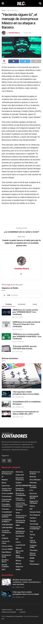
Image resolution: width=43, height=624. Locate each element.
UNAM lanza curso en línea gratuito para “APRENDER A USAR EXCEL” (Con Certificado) (27, 336)
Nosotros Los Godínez (35, 473)
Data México (6, 552)
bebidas (5, 480)
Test (31, 532)
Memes (18, 548)
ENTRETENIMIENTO (23, 486)
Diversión (19, 472)
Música (18, 564)
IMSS (18, 525)
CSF (3, 535)
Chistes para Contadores (7, 489)
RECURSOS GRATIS (34, 497)
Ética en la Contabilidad (21, 494)
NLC (3, 619)
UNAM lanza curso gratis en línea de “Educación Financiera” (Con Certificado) (26, 324)
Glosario (19, 510)
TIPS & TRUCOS (33, 541)
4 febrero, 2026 (18, 417)
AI (2, 477)
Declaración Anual (6, 556)
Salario (32, 506)
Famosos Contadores (20, 499)
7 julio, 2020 (27, 33)
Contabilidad (7, 512)
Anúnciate (19, 609)
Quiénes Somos (7, 609)
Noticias (33, 477)
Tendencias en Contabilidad (35, 528)
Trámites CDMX (33, 546)
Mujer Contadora (20, 557)
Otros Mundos (35, 480)
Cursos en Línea (6, 542)
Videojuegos (34, 564)
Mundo (18, 561)
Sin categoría (35, 515)
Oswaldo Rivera (14, 33)
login (8, 285)
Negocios (19, 566)
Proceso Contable (33, 486)
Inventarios (20, 536)
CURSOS (5, 538)
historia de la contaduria (21, 516)
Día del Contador (5, 565)
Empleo (18, 483)
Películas (33, 483)
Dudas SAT (20, 475)
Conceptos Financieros (6, 505)
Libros (18, 542)
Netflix (18, 569)
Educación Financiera (20, 479)
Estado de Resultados (20, 489)
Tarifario (33, 518)
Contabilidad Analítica (7, 516)
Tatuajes (33, 521)
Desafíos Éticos (5, 561)
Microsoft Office (19, 552)
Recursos (33, 493)
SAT (31, 509)
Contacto (22, 612)
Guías (18, 513)
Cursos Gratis (7, 546)
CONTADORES (7, 528)
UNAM (32, 558)
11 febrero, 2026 (9, 386)
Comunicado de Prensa (7, 500)
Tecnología (34, 524)
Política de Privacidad (9, 612)
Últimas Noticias (12, 10)
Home (4, 10)
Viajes (32, 561)
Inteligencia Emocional (20, 532)
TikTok (32, 535)
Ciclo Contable (7, 493)
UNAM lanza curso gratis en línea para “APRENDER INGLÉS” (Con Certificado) (25, 312)
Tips (31, 538)
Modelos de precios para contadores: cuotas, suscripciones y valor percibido (19, 381)
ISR (17, 539)
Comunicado (7, 496)
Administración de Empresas (8, 473)
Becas (4, 483)
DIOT (4, 569)
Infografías (20, 528)
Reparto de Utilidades (34, 502)
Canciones (6, 486)
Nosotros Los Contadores (15, 616)
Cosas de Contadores (6, 531)
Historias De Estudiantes (20, 521)
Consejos (5, 509)
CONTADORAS (7, 525)
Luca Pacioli (20, 545)
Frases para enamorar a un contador (21, 505)
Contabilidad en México (7, 521)
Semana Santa (35, 512)
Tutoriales (33, 550)
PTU (31, 490)
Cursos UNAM (7, 549)
